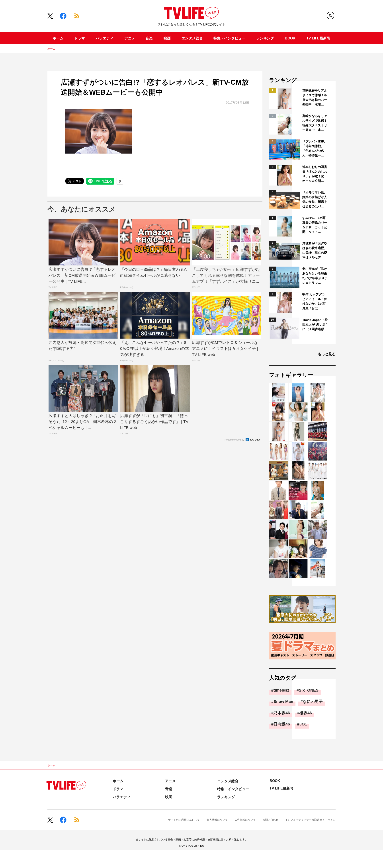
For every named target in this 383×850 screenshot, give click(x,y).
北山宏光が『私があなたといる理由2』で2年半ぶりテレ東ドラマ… (315, 276)
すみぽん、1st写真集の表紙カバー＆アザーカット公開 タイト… (314, 225)
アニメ (129, 38)
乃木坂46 (282, 713)
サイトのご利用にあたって (184, 819)
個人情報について (217, 819)
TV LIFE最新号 (318, 38)
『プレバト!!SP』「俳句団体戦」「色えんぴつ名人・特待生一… (314, 148)
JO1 (303, 724)
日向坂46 (282, 724)
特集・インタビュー (229, 38)
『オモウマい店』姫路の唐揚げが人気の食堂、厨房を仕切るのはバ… (314, 199)
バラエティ (104, 38)
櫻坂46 (305, 713)
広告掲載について (245, 819)
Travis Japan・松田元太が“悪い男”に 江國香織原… (315, 324)
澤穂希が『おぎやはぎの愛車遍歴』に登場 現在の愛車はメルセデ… (314, 250)
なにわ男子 (313, 701)
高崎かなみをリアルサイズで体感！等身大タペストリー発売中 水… (314, 123)
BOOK (290, 38)
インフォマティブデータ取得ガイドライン (310, 819)
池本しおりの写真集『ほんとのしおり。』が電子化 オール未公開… (314, 174)
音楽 (149, 38)
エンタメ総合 (192, 38)
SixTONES (309, 690)
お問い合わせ (270, 819)
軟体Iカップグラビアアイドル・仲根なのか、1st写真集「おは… (314, 301)
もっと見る (327, 354)
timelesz (281, 690)
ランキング (265, 38)
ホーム (58, 38)
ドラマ (79, 38)
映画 (167, 38)
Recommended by (235, 439)
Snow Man (283, 701)
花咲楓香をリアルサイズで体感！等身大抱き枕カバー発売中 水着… (314, 97)
